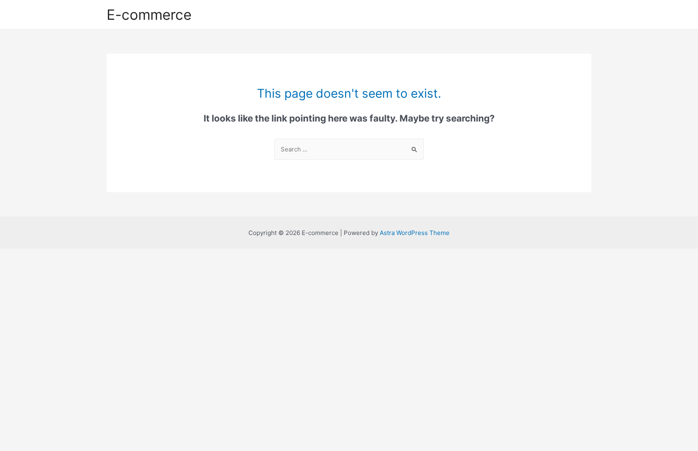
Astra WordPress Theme (415, 233)
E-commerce (149, 14)
